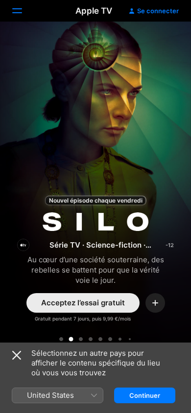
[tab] (61, 339)
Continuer (144, 395)
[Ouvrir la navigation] (23, 11)
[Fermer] (16, 355)
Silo (95, 191)
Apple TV (93, 11)
